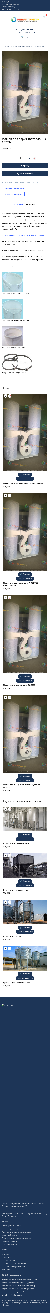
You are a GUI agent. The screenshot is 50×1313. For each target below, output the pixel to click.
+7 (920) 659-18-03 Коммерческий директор (18, 1286)
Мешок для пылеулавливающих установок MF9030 (22, 786)
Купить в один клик (25, 174)
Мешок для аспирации (40, 48)
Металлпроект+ (7, 46)
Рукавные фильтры (9, 1241)
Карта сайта (6, 1270)
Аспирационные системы (14, 188)
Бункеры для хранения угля (15, 890)
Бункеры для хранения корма (16, 982)
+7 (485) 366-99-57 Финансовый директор (18, 1283)
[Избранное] (27, 37)
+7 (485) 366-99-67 (26, 31)
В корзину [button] (27, 474)
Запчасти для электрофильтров (14, 1229)
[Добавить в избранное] (29, 158)
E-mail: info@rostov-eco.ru (12, 1295)
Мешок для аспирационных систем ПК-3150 (23, 483)
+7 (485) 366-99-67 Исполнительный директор (19, 1279)
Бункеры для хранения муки (16, 843)
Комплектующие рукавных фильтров (23, 48)
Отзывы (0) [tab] (31, 204)
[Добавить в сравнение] (34, 158)
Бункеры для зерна (12, 936)
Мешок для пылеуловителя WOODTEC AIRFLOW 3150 (20, 584)
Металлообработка (9, 1235)
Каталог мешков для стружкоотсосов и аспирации (23, 235)
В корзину (25, 166)
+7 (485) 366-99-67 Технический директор (18, 1289)
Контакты (5, 1254)
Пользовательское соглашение (14, 1263)
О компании (6, 1257)
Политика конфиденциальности (14, 1267)
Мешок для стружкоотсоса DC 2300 (19, 685)
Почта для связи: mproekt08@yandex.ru (17, 1292)
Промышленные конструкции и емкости (17, 1238)
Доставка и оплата (9, 1260)
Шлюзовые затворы (9, 1244)
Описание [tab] (18, 204)
